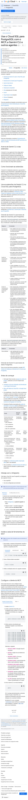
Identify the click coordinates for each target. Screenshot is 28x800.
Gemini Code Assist (8, 83)
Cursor (5, 92)
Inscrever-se (24, 793)
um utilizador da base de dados (18, 464)
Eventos (2, 775)
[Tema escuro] (23, 553)
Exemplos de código (5, 763)
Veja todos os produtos (5, 735)
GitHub (2, 759)
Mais (22, 550)
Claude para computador (9, 87)
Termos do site (18, 786)
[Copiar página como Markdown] (23, 45)
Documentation (8, 26)
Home (2, 26)
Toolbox (25, 587)
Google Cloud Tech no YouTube (7, 781)
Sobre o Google (4, 786)
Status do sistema (5, 753)
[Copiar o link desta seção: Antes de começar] (15, 376)
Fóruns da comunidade (5, 747)
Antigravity (6, 99)
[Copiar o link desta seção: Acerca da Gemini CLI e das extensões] (9, 149)
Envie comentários (7, 33)
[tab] (4, 492)
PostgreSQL (9, 7)
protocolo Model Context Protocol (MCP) (15, 120)
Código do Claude (8, 85)
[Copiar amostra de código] (25, 553)
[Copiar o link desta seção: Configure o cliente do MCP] (22, 580)
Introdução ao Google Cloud (6, 761)
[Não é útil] (9, 30)
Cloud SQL (15, 5)
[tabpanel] (14, 511)
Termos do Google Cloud (7, 788)
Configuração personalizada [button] (15, 492)
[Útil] (7, 30)
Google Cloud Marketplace (6, 739)
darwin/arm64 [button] (15, 550)
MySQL (10, 68)
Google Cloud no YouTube (6, 779)
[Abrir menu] (2, 1)
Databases (7, 5)
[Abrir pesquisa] (17, 1)
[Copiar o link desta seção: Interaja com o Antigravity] (20, 473)
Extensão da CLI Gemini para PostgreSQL (13, 80)
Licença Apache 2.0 (5, 723)
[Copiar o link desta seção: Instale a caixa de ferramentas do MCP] (5, 534)
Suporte (2, 749)
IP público (7, 397)
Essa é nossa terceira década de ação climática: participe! (13, 790)
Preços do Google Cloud (6, 737)
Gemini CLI (11, 606)
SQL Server (24, 68)
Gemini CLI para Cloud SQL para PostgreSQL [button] (8, 601)
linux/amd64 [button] (7, 550)
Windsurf (6, 97)
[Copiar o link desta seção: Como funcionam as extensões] (24, 167)
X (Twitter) (3, 777)
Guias (10, 27)
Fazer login (24, 1)
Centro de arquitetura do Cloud (7, 765)
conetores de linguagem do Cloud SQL (12, 402)
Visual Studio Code (8, 95)
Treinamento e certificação (6, 767)
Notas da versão (4, 751)
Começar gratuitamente (8, 10)
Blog (2, 773)
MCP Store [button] (4, 492)
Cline (5, 90)
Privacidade (11, 786)
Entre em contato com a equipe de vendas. (10, 741)
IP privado (15, 397)
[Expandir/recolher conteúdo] (8, 49)
